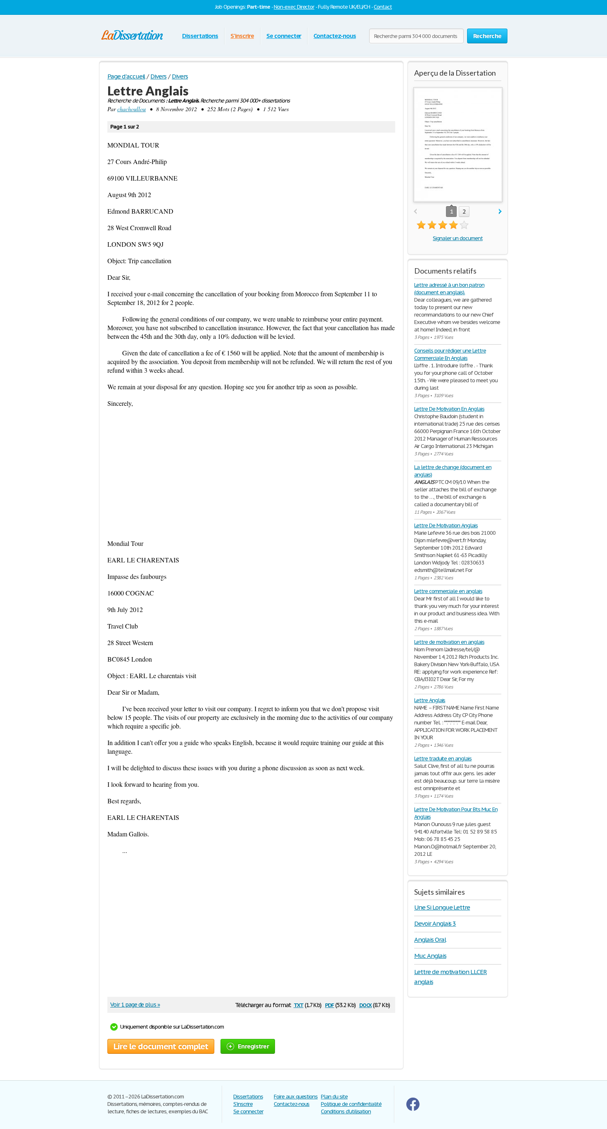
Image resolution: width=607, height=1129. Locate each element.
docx (365, 1004)
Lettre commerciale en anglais (448, 591)
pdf (329, 1004)
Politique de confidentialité (351, 1104)
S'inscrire (242, 36)
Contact (383, 6)
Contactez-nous (334, 36)
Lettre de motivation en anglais (449, 641)
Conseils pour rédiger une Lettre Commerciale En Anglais (450, 354)
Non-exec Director (294, 6)
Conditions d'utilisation (346, 1111)
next (500, 212)
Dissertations (200, 36)
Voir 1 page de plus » (135, 1004)
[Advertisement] (251, 473)
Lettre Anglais (429, 700)
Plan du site (334, 1096)
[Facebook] (413, 1108)
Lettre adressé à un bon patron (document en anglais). (449, 288)
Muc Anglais (430, 956)
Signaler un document (457, 238)
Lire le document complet (161, 1046)
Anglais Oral (430, 939)
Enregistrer (253, 1046)
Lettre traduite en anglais (443, 758)
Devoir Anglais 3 (435, 923)
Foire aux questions (296, 1096)
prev (415, 212)
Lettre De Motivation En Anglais (449, 408)
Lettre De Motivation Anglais (446, 525)
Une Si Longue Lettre (442, 907)
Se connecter (283, 36)
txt (299, 1004)
